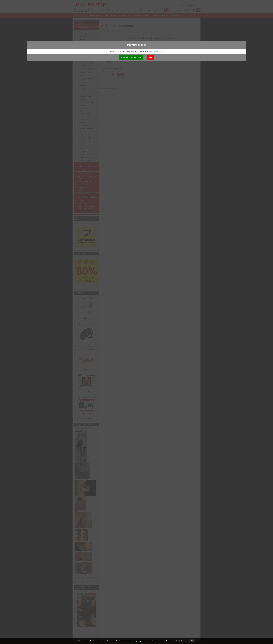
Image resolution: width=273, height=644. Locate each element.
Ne (150, 57)
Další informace (181, 641)
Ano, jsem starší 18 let (131, 57)
